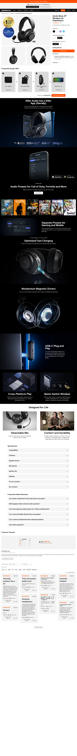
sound (24, 569)
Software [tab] (19, 10)
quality (9, 569)
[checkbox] (3, 73)
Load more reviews (38, 627)
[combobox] (17, 564)
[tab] (57, 10)
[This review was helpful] (32, 590)
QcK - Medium (8, 86)
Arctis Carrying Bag (25, 86)
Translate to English (45, 608)
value (16, 569)
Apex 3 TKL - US (58, 86)
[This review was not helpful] (16, 601)
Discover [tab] (25, 10)
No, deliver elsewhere (44, 6)
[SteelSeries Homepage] (6, 10)
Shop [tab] (14, 10)
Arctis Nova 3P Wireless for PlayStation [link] (23, 13)
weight (20, 569)
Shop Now (45, 1)
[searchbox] (5, 564)
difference (29, 569)
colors (3, 569)
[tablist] (21, 10)
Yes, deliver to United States (32, 6)
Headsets (12, 13)
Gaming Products (5, 13)
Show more (34, 569)
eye (13, 569)
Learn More (39, 193)
